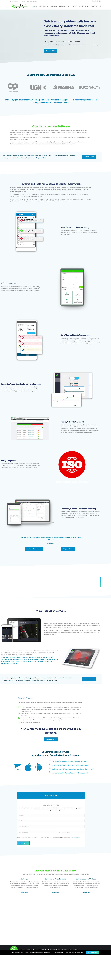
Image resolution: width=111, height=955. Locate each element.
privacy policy (77, 837)
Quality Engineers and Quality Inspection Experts (55, 906)
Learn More (50, 543)
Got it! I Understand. (93, 952)
